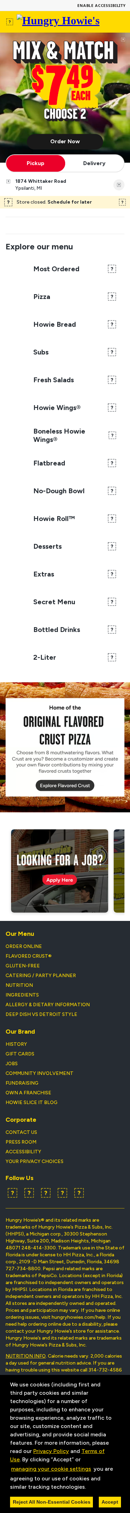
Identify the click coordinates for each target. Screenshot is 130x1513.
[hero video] (65, 98)
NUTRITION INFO (26, 1356)
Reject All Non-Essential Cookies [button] (51, 1502)
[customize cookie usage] (92, 1488)
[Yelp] (46, 1193)
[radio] (35, 163)
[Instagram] (62, 1193)
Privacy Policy (51, 1451)
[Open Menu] (10, 22)
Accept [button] (110, 1502)
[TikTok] (79, 1193)
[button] (88, 1487)
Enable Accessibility (101, 5)
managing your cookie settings (51, 1468)
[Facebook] (12, 1193)
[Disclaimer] (123, 39)
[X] (29, 1193)
